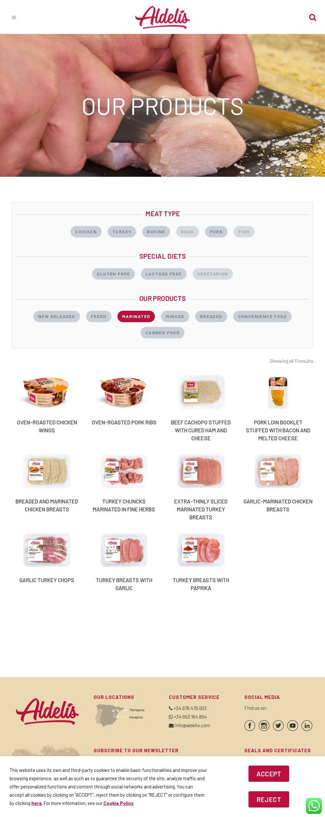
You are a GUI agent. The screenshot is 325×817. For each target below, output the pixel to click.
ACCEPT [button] (268, 774)
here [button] (36, 803)
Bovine (156, 231)
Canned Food (162, 332)
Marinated (136, 316)
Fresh (99, 316)
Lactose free (164, 273)
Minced (175, 316)
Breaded (211, 316)
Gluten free (113, 273)
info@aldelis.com (192, 725)
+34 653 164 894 (190, 717)
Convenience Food (262, 316)
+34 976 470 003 (190, 708)
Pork (216, 231)
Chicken (86, 231)
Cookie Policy (118, 803)
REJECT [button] (268, 799)
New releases (56, 316)
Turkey (121, 231)
